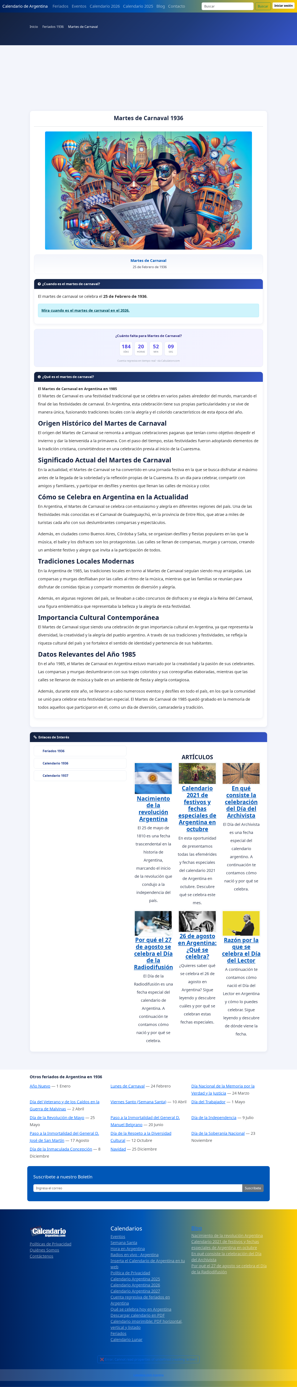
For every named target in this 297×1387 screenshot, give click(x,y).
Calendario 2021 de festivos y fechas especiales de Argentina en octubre (197, 808)
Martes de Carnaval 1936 (148, 118)
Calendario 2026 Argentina (148, 1375)
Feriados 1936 (53, 751)
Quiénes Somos (44, 1250)
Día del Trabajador (208, 1102)
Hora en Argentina (128, 1248)
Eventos (79, 6)
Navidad (118, 1149)
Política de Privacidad (130, 1273)
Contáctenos (41, 1256)
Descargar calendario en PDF (138, 1315)
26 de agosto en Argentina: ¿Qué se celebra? (197, 946)
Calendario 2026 (105, 6)
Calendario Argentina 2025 (135, 1279)
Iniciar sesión (283, 5)
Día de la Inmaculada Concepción (61, 1149)
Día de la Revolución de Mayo (57, 1117)
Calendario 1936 (55, 763)
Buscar (263, 6)
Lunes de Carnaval (128, 1086)
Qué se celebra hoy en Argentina (141, 1309)
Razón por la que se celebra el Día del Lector (241, 950)
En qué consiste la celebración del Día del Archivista (241, 801)
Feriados (60, 6)
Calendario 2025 (138, 6)
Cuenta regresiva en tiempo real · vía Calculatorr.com (148, 360)
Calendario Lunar (126, 1339)
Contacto (176, 6)
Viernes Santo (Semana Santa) (138, 1102)
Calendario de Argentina (25, 6)
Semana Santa (124, 1242)
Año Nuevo (40, 1086)
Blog (160, 6)
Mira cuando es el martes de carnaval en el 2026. (85, 310)
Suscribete (253, 1188)
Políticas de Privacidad (50, 1244)
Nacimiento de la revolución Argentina (153, 809)
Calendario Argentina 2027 (135, 1291)
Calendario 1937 (55, 775)
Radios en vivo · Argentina (135, 1254)
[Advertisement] (148, 75)
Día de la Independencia (213, 1117)
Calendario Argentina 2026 (135, 1285)
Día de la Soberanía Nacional (218, 1133)
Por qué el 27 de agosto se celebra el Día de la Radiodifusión (153, 953)
